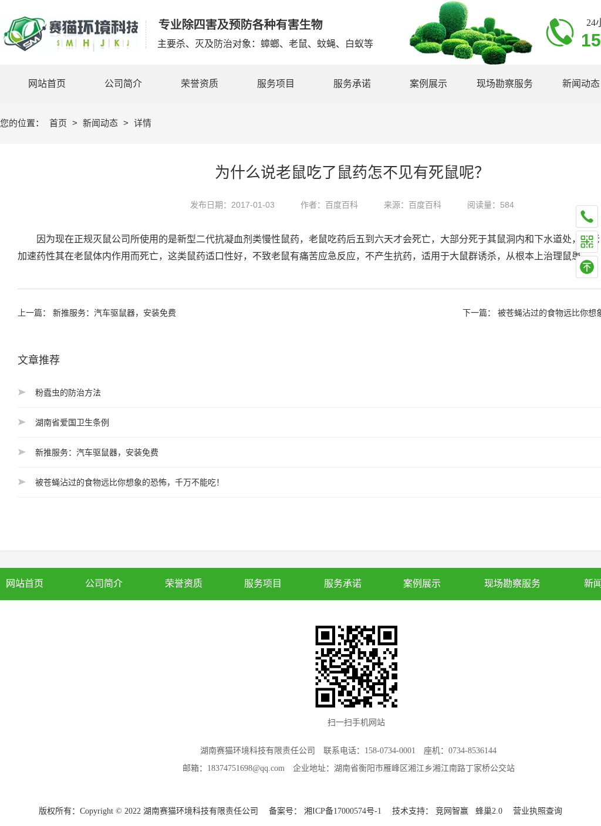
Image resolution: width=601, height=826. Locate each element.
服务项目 (263, 583)
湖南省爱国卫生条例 (72, 422)
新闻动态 (101, 123)
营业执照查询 (537, 811)
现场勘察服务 (512, 583)
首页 (59, 123)
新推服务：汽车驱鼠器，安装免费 (114, 312)
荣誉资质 (183, 583)
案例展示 (421, 583)
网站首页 (24, 583)
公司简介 (104, 583)
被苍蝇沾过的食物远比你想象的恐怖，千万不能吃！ (129, 482)
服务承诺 (342, 583)
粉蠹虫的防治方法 (68, 392)
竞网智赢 (451, 811)
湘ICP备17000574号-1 (342, 811)
